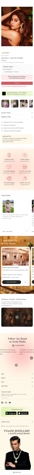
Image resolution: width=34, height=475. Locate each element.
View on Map (15, 277)
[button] (9, 358)
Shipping (11, 62)
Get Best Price (18, 472)
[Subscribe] (32, 398)
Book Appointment (12, 282)
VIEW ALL (17, 290)
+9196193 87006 (6, 277)
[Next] (31, 358)
